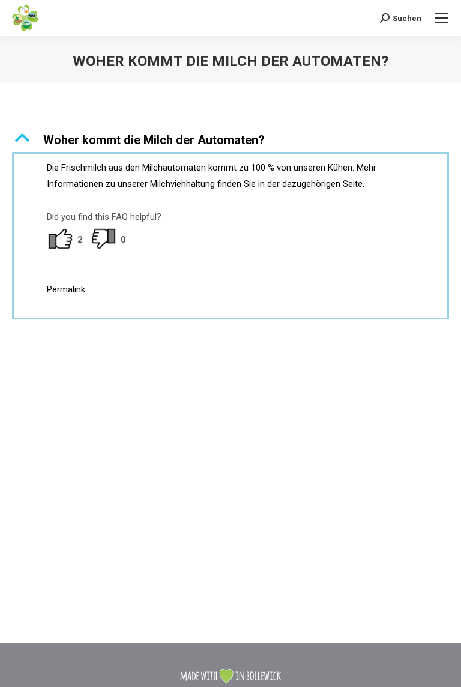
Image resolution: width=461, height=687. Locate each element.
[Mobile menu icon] (441, 18)
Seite (353, 183)
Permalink (66, 289)
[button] (230, 140)
